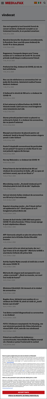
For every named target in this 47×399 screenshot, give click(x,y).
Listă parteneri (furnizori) (7, 388)
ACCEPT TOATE (23, 392)
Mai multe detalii (10, 362)
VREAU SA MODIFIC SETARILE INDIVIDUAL (23, 395)
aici (23, 370)
